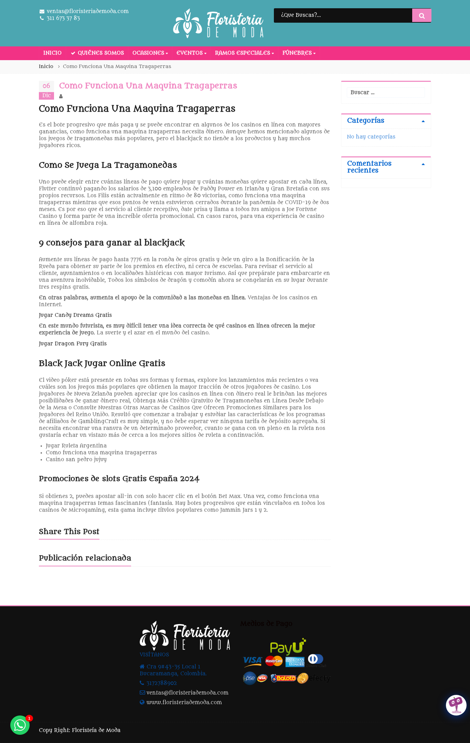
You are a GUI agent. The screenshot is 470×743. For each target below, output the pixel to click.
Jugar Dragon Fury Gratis (73, 344)
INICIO (52, 53)
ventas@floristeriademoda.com (187, 693)
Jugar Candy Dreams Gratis (75, 315)
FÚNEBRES (297, 53)
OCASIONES (149, 53)
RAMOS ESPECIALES (243, 53)
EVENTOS (190, 53)
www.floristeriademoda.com (184, 703)
